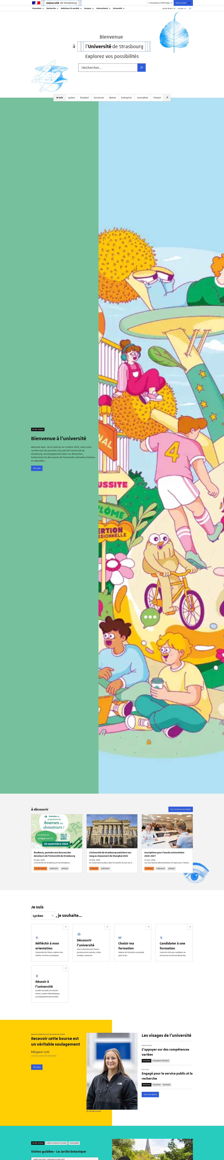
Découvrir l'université (85, 942)
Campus (87, 8)
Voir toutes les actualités (180, 809)
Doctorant (99, 97)
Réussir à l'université (44, 984)
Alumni (112, 97)
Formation (36, 8)
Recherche (51, 8)
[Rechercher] (190, 8)
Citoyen (157, 97)
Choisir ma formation (126, 945)
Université (117, 8)
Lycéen (71, 97)
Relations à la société (70, 8)
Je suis (180, 8)
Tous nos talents (150, 1094)
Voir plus (36, 468)
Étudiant (84, 97)
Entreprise (126, 97)
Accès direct (168, 8)
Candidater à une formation (172, 945)
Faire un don (181, 3)
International (102, 8)
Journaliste (142, 97)
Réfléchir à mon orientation (47, 945)
